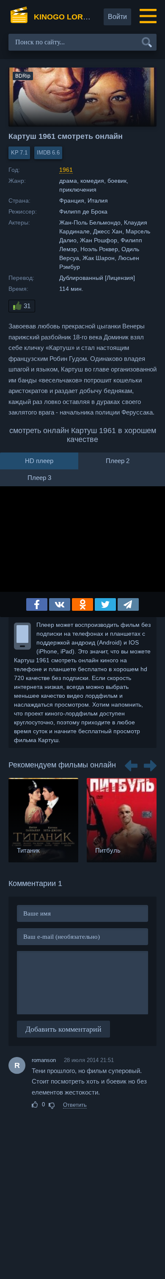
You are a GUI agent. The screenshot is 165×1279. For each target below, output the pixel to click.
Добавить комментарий (63, 1029)
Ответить (75, 1105)
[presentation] (131, 763)
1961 (66, 169)
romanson (44, 1060)
